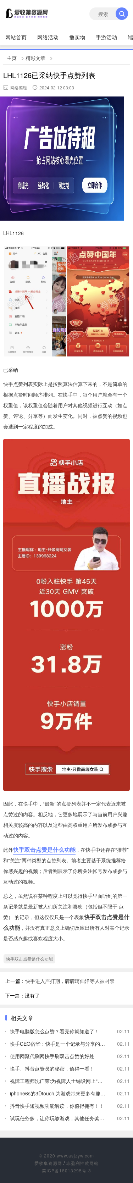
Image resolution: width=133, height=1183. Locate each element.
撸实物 (77, 37)
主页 (12, 57)
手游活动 (106, 37)
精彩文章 (35, 57)
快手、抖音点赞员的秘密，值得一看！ (52, 1068)
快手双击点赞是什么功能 (44, 849)
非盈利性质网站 (82, 1163)
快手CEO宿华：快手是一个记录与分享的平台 (58, 1043)
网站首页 (16, 37)
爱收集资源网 (48, 1163)
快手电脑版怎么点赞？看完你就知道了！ (54, 1031)
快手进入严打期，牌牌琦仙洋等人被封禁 (70, 980)
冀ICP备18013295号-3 (66, 1170)
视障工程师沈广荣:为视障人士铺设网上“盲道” (58, 1080)
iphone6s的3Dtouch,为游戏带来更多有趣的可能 (58, 1093)
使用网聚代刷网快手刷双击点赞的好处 (52, 1056)
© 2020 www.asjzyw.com (66, 1155)
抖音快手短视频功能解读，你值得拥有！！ (57, 1105)
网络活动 (48, 37)
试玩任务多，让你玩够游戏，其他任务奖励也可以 (58, 1118)
